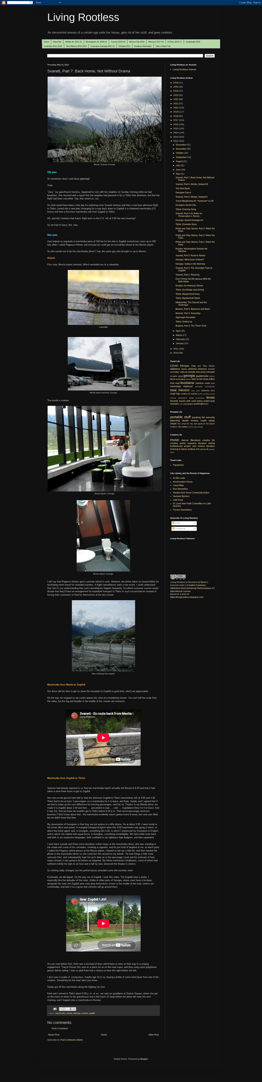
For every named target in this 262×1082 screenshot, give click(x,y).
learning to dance (178, 449)
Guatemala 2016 (193, 42)
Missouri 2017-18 (155, 42)
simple (173, 423)
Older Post (153, 1034)
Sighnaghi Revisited (185, 317)
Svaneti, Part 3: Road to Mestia (190, 255)
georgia (189, 375)
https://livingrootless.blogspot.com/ (186, 597)
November (181, 149)
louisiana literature (197, 443)
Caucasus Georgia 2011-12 (103, 46)
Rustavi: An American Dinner (189, 285)
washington (188, 404)
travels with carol (187, 401)
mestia (69, 1013)
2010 (176, 353)
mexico (200, 383)
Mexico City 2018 (136, 42)
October (180, 153)
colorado (210, 372)
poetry (183, 443)
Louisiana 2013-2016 (53, 46)
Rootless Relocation (142, 46)
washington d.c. (201, 404)
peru (213, 390)
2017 (176, 120)
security (210, 417)
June (178, 170)
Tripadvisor (178, 465)
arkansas (202, 369)
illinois (172, 379)
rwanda (194, 394)
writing (211, 443)
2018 (176, 116)
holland (212, 376)
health (204, 420)
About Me (57, 42)
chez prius (201, 372)
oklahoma (205, 390)
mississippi (175, 386)
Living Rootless (83, 17)
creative (174, 443)
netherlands (210, 386)
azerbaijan (174, 372)
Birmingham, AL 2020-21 (96, 42)
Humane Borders (181, 496)
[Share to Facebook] (71, 1009)
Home (46, 42)
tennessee (200, 398)
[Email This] (61, 1009)
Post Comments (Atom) (71, 1040)
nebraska (199, 386)
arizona (192, 368)
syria (191, 398)
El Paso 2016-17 (175, 42)
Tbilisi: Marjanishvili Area (188, 294)
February (180, 339)
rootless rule (175, 427)
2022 (176, 99)
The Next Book (183, 188)
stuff (187, 417)
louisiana (187, 383)
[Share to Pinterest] (74, 1009)
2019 (176, 112)
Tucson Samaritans (182, 510)
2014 (176, 132)
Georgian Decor (183, 192)
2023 (176, 95)
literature (196, 440)
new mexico (179, 390)
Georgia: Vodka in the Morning (190, 264)
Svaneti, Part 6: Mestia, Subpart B (192, 184)
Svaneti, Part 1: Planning (187, 275)
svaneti (84, 1013)
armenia (211, 369)
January (180, 343)
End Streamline (180, 489)
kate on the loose (200, 379)
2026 (176, 82)
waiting (184, 427)
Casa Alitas (178, 485)
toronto (174, 400)
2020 (176, 107)
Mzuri (203, 582)
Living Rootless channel (184, 69)
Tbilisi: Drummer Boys (186, 224)
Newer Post (53, 1034)
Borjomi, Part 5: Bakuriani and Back (193, 309)
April (178, 331)
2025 (176, 87)
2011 (176, 349)
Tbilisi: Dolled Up (184, 321)
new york (195, 391)
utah (181, 404)
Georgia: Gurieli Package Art (189, 220)
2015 (176, 128)
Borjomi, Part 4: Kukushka (188, 313)
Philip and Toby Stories (203, 366)
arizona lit (204, 449)
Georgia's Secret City (186, 205)
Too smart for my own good (189, 424)
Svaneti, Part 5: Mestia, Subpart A (192, 197)
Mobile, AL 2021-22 (73, 42)
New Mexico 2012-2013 (76, 46)
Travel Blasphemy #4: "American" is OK (195, 201)
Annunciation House (183, 482)
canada (191, 372)
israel (178, 379)
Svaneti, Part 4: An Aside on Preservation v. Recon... (189, 214)
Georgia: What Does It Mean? (190, 259)
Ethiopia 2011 (124, 46)
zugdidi (92, 1013)
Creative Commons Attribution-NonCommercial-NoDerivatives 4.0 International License (192, 588)
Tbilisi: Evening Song (186, 209)
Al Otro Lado (179, 478)
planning (84, 178)
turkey (200, 401)
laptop (212, 420)
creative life (208, 440)
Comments (179, 528)
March (179, 335)
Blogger (144, 1059)
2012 (176, 141)
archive (191, 427)
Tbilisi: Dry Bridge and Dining (190, 290)
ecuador (173, 376)
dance (184, 440)
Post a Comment (60, 1028)
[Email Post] (55, 1009)
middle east (210, 383)
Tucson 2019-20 (118, 42)
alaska (184, 369)
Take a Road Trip (163, 46)
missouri (188, 386)
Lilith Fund (178, 500)
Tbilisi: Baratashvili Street (188, 298)
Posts (177, 523)
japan (183, 379)
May (178, 174)
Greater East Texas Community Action (191, 492)
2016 (176, 124)
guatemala (202, 375)
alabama (175, 368)
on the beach (209, 424)
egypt (180, 376)
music (174, 440)
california (183, 372)
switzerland (182, 398)
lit (198, 449)
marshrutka (60, 1013)
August (179, 161)
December (181, 145)
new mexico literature (203, 446)
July (178, 165)
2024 (176, 91)
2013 (176, 137)
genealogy (198, 427)
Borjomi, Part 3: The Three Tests (191, 326)
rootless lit (185, 394)
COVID (174, 365)
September (181, 157)
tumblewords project (180, 446)
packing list (198, 417)
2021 (176, 103)
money (194, 420)
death (185, 420)
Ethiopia (184, 365)
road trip (175, 393)
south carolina (203, 394)
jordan (188, 379)
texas (210, 397)
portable (176, 417)
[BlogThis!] (64, 1009)
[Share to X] (67, 1009)
